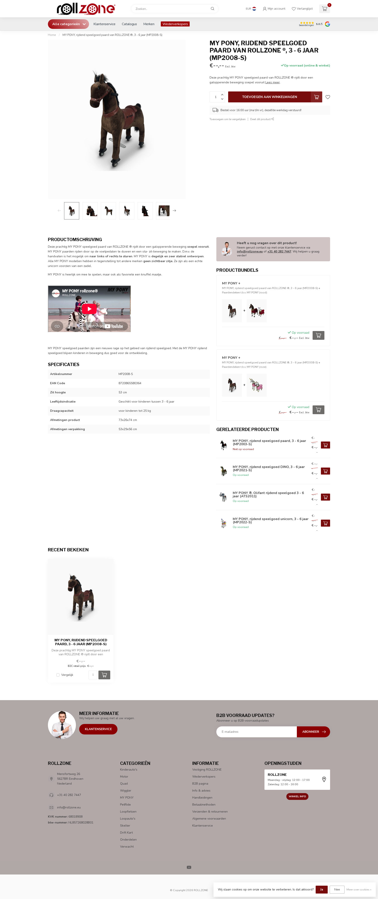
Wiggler (125, 791)
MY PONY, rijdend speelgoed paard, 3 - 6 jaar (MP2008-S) (80, 642)
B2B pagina (200, 784)
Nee (337, 889)
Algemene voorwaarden (209, 819)
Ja (321, 889)
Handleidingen (202, 798)
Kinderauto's (128, 770)
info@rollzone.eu (250, 251)
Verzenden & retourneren (210, 812)
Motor (124, 777)
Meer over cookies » (358, 889)
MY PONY (127, 798)
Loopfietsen (128, 812)
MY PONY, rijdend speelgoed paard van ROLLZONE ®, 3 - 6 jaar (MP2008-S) (112, 35)
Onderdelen (128, 840)
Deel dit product (260, 119)
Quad (124, 784)
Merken (148, 24)
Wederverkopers (175, 24)
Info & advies (201, 791)
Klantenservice (104, 24)
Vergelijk (67, 674)
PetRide (125, 805)
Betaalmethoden (203, 805)
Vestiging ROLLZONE (207, 770)
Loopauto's (127, 819)
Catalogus (129, 24)
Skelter (125, 826)
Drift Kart (126, 833)
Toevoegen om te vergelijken (228, 119)
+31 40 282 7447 (279, 251)
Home (52, 35)
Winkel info (297, 796)
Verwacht (127, 847)
